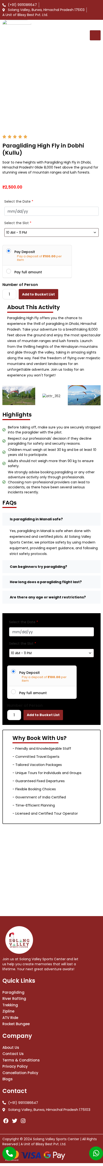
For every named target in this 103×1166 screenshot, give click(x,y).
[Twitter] (14, 1121)
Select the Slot (17, 223)
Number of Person (20, 285)
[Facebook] (6, 1121)
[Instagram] (23, 1121)
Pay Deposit (24, 251)
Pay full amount (28, 272)
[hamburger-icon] (95, 35)
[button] (8, 396)
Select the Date (18, 201)
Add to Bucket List (38, 294)
